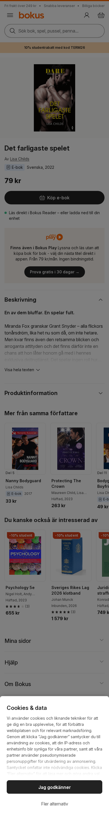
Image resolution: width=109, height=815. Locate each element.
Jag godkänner (54, 787)
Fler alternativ (54, 804)
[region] (54, 755)
